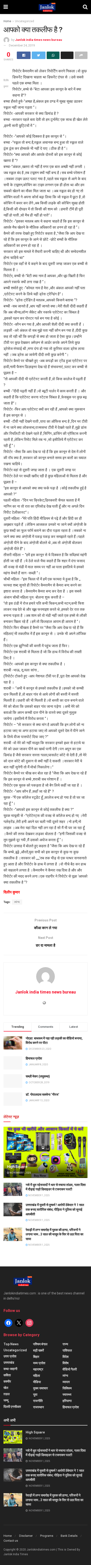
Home (7, 21)
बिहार (36, 1357)
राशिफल (67, 1350)
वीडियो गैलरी (70, 1369)
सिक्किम (67, 1388)
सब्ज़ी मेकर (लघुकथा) (38, 1076)
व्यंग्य (17, 902)
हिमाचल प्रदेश (34, 1058)
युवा (35, 1394)
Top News (11, 1344)
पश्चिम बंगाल (40, 1344)
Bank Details (69, 1535)
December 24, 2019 (22, 45)
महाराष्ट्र (38, 1369)
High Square (17, 1166)
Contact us (11, 1540)
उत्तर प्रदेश (10, 1356)
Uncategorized (24, 21)
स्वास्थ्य (67, 1394)
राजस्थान (38, 1407)
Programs (46, 1535)
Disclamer (26, 1535)
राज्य (65, 1344)
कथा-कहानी (10, 1369)
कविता (7, 1375)
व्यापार (66, 1382)
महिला (36, 1375)
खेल (6, 1388)
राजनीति (38, 1401)
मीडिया (37, 1382)
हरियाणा (67, 1401)
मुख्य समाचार (40, 1388)
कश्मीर (7, 1381)
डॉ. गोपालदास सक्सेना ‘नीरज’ (42, 1094)
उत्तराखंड (9, 1362)
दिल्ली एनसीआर (12, 1406)
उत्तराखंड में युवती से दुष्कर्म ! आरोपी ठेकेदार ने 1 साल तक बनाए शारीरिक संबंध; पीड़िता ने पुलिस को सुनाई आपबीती (55, 1209)
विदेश (66, 1357)
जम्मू (6, 1400)
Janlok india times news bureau (38, 40)
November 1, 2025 (20, 1172)
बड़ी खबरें (38, 1350)
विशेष (66, 1363)
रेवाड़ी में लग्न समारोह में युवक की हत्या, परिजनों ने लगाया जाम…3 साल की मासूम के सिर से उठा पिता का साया (54, 1234)
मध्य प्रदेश (39, 1363)
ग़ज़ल (7, 1394)
